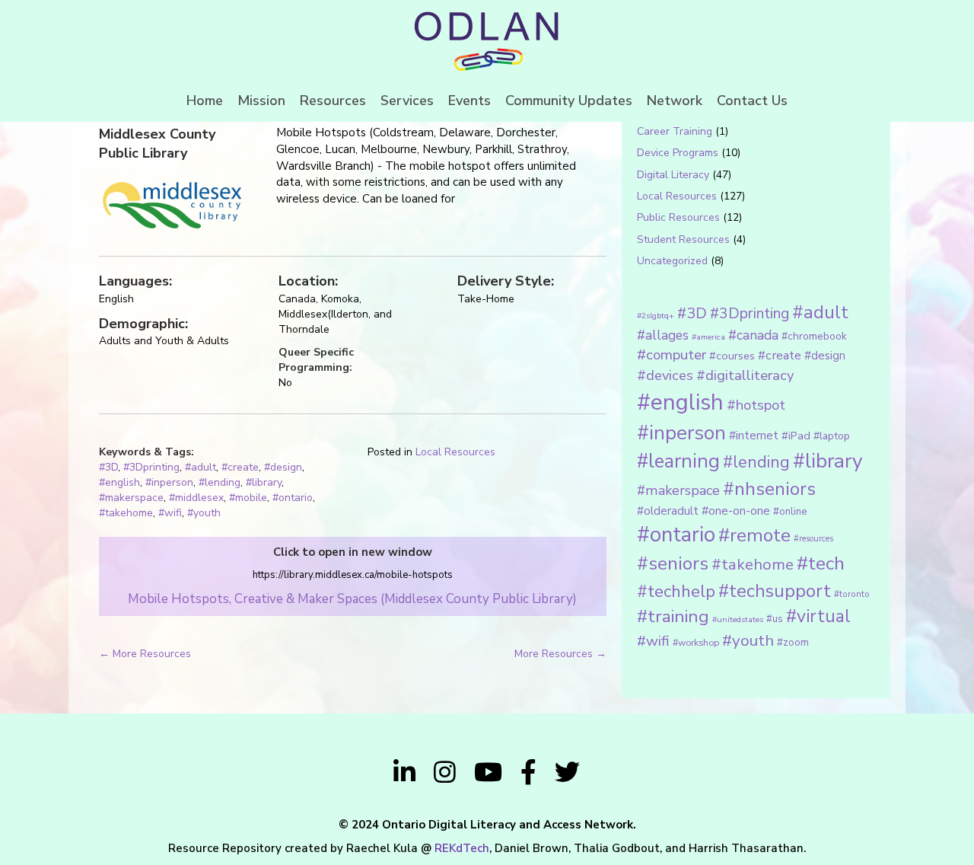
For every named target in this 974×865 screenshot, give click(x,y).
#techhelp (676, 591)
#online (790, 512)
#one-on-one (736, 511)
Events (469, 100)
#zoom (793, 643)
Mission (261, 100)
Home (204, 100)
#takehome (126, 513)
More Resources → (560, 653)
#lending (219, 482)
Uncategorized (672, 261)
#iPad (795, 435)
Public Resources (678, 217)
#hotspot (756, 405)
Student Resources (683, 239)
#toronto (852, 594)
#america (708, 337)
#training (673, 616)
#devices (665, 375)
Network (674, 100)
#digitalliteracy (745, 375)
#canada (753, 335)
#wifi (170, 513)
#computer (671, 355)
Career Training (674, 131)
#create (240, 467)
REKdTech (461, 848)
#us (774, 619)
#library (264, 482)
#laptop (831, 436)
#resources (813, 538)
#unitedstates (737, 619)
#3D (108, 467)
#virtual (818, 616)
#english (119, 482)
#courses (732, 355)
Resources (333, 100)
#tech (821, 563)
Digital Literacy (673, 175)
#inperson (169, 482)
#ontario (292, 497)
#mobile (248, 497)
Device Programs (677, 152)
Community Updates (568, 100)
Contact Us (752, 100)
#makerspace (131, 497)
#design (283, 467)
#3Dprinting (151, 467)
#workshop (696, 642)
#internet (753, 435)
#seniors (672, 563)
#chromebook (814, 336)
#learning (678, 461)
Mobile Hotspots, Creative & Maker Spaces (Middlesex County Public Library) (352, 599)
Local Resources (455, 452)
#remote (754, 535)
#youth (204, 513)
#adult (200, 467)
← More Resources (145, 653)
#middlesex (196, 497)
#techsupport (774, 591)
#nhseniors (769, 489)
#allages (663, 335)
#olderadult (668, 511)
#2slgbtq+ (655, 315)
